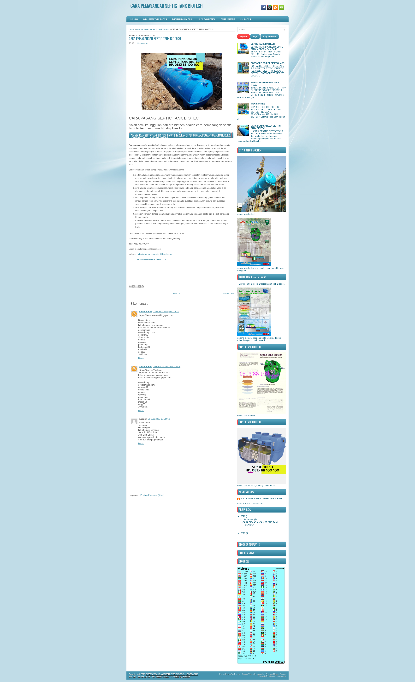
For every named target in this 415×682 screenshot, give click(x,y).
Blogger (280, 284)
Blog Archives (269, 36)
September (248, 519)
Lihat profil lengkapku (250, 503)
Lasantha (260, 674)
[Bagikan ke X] (136, 286)
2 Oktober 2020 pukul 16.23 (166, 311)
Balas (141, 358)
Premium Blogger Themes (276, 674)
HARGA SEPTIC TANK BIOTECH (155, 19)
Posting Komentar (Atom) (152, 495)
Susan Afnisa (145, 311)
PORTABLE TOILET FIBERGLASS (268, 63)
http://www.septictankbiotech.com (151, 259)
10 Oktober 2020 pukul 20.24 (166, 366)
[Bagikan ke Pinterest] (142, 286)
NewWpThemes (234, 674)
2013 (243, 533)
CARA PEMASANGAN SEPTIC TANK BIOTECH (155, 38)
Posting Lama (228, 293)
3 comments (142, 43)
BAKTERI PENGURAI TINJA (182, 19)
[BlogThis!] (133, 286)
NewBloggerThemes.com (276, 676)
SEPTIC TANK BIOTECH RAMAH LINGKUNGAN (262, 499)
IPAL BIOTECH (245, 19)
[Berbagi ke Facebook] (139, 286)
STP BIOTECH (258, 104)
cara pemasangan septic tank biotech (152, 29)
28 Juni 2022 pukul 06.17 (160, 419)
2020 (243, 516)
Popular (243, 36)
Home (131, 29)
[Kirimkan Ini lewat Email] (130, 286)
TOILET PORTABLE (228, 19)
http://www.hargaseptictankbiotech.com (155, 254)
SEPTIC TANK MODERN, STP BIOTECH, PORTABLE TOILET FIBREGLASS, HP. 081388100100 (163, 675)
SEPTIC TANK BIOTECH (206, 19)
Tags (255, 36)
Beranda (134, 19)
